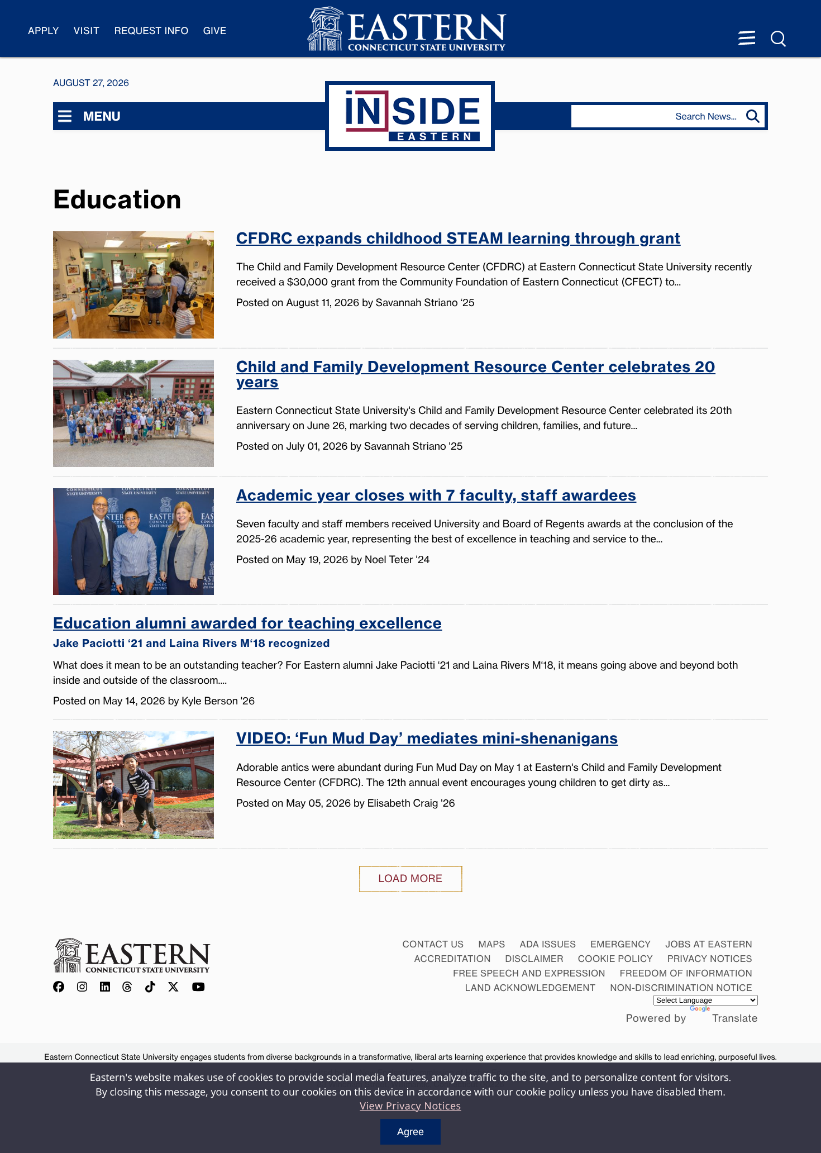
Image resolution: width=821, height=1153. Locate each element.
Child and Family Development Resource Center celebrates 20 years (475, 376)
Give (215, 31)
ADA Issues (547, 944)
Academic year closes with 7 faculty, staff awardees (436, 496)
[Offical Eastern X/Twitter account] (173, 987)
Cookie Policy (615, 958)
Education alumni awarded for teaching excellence (247, 632)
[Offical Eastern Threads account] (127, 987)
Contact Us (433, 944)
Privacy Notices (709, 958)
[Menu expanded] (746, 39)
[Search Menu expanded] (779, 39)
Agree (410, 1131)
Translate (735, 1018)
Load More (411, 879)
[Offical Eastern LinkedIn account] (105, 987)
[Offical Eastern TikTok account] (150, 987)
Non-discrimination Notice (681, 987)
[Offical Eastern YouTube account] (199, 987)
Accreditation (452, 958)
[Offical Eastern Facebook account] (61, 987)
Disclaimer (534, 958)
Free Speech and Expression (529, 973)
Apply (43, 31)
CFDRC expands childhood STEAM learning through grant (458, 239)
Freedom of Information (686, 973)
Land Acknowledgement (530, 987)
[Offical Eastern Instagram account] (82, 987)
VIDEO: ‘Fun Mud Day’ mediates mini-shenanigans (427, 739)
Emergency (620, 944)
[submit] (755, 116)
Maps (491, 944)
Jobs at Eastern (708, 944)
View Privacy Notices (410, 1106)
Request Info (151, 31)
